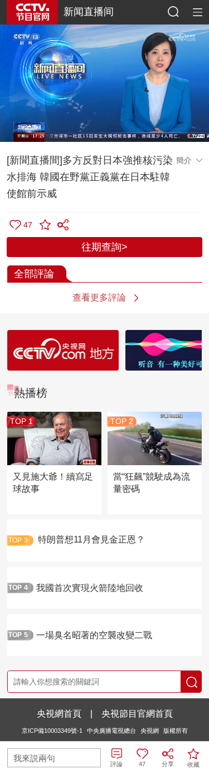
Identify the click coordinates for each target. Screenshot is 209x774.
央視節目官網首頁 (137, 713)
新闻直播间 (89, 11)
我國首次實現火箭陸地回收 (89, 588)
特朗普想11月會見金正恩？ (91, 539)
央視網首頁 (59, 713)
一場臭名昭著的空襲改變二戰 (94, 635)
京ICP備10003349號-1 (52, 730)
